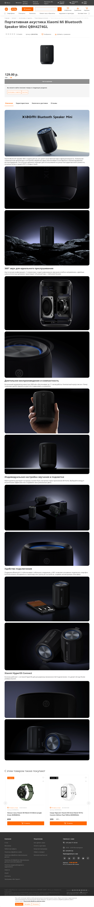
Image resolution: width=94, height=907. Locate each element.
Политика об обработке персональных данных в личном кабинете (17, 861)
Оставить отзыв (13, 808)
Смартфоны (11, 13)
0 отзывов (19, 34)
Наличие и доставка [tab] (40, 103)
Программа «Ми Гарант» (12, 879)
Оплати (53, 778)
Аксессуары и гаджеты (25, 18)
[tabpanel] (47, 436)
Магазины (18, 2)
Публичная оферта (11, 849)
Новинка (10, 778)
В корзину (27, 823)
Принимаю (19, 904)
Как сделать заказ (39, 843)
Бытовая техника (83, 13)
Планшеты (22, 13)
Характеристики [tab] (22, 103)
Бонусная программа (40, 849)
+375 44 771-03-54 (75, 2)
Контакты (8, 876)
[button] (5, 13)
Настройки (27, 904)
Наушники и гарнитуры (66, 13)
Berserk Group (82, 893)
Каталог (14, 18)
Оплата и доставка (40, 846)
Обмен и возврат (39, 852)
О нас (6, 843)
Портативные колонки (41, 18)
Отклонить (36, 904)
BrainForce (85, 892)
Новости (7, 870)
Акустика (24, 92)
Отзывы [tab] (54, 103)
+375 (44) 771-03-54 (71, 843)
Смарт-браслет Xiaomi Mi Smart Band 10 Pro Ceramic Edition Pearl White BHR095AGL (66, 814)
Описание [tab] (9, 103)
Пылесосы (32, 13)
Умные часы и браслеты (47, 13)
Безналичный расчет (40, 855)
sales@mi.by (69, 851)
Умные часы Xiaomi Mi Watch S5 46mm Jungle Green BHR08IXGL (24, 814)
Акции (7, 873)
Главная (7, 18)
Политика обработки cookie (13, 852)
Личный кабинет (62, 2)
